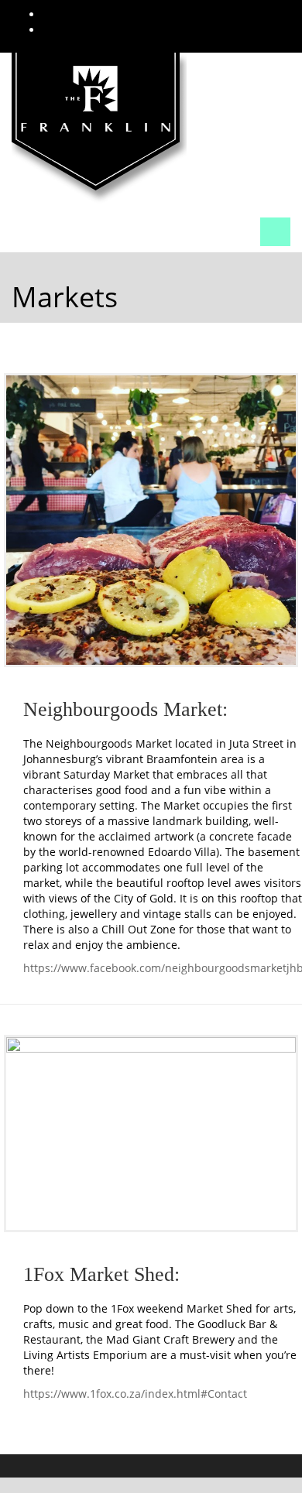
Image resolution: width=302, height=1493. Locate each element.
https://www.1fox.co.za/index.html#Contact (135, 1393)
